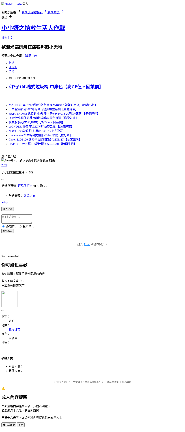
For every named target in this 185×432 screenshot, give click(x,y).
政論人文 (29, 195)
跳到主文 (7, 37)
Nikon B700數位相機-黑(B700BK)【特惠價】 (37, 130)
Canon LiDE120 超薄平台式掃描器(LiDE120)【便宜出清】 (45, 139)
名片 (11, 71)
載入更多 (7, 209)
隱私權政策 (113, 382)
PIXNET (65, 382)
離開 (20, 425)
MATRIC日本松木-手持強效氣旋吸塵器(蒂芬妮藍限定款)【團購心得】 (53, 104)
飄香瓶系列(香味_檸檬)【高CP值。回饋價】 (37, 122)
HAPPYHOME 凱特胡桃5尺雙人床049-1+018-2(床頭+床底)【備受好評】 (54, 113)
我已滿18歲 (9, 425)
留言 (30, 185)
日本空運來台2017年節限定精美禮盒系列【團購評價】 (43, 109)
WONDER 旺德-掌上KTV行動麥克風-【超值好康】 (41, 126)
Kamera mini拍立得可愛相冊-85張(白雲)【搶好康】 (40, 135)
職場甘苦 (31, 55)
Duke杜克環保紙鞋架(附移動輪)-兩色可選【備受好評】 (43, 117)
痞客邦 (21, 185)
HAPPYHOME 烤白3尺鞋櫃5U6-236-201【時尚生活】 (43, 143)
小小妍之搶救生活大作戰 (33, 28)
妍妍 (4, 165)
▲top (4, 202)
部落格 (13, 67)
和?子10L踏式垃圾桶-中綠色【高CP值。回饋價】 (56, 86)
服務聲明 (127, 382)
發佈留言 (7, 231)
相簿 (11, 62)
